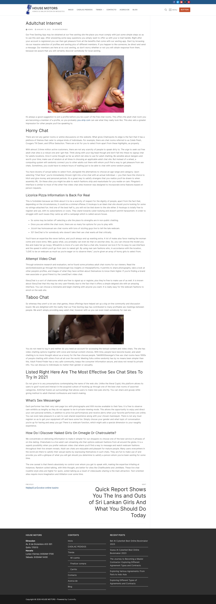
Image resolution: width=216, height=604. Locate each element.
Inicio (70, 541)
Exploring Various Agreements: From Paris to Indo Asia (127, 573)
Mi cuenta (75, 557)
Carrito (73, 569)
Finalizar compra (78, 563)
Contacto (72, 575)
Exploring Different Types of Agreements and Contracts (123, 582)
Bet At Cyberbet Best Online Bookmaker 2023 (129, 542)
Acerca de (73, 581)
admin (30, 29)
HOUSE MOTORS (45, 8)
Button (184, 10)
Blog (70, 586)
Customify (72, 599)
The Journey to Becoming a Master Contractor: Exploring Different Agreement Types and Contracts (126, 562)
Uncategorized (61, 29)
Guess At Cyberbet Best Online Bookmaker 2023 (124, 551)
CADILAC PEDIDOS (77, 546)
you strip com (83, 120)
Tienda (71, 552)
